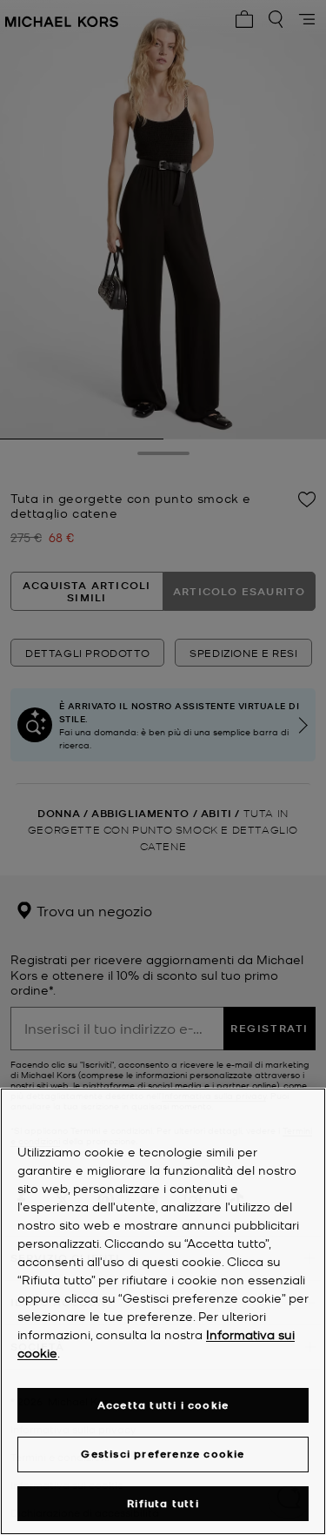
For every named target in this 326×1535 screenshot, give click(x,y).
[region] (163, 1311)
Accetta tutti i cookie (163, 1405)
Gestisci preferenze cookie (162, 1453)
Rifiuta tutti (163, 1503)
